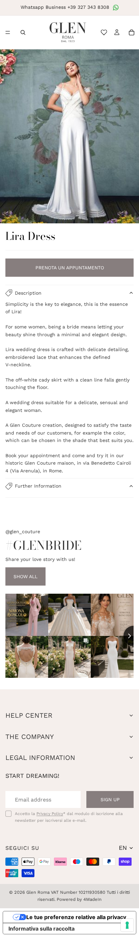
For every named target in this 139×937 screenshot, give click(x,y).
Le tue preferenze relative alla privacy (76, 917)
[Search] (23, 32)
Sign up (110, 799)
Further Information (38, 486)
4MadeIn (92, 899)
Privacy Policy (49, 813)
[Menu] (8, 32)
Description (28, 293)
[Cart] (131, 32)
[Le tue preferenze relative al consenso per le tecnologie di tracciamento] (127, 925)
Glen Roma (38, 892)
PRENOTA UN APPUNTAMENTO (69, 267)
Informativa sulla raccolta (41, 928)
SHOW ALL (25, 576)
